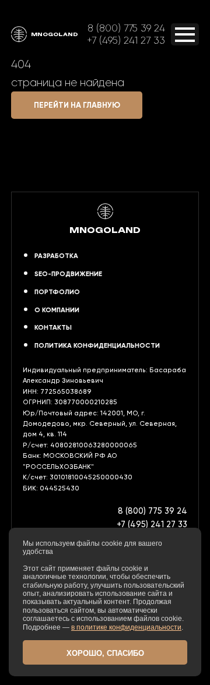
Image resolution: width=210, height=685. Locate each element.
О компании (56, 310)
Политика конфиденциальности (97, 345)
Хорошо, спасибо (105, 653)
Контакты (53, 327)
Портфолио (57, 292)
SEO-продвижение (68, 274)
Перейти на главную (77, 105)
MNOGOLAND (54, 34)
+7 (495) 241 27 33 (126, 40)
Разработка (56, 256)
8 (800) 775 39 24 (126, 28)
